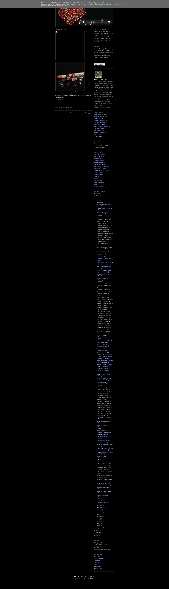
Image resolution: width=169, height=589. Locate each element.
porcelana (96, 176)
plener (95, 184)
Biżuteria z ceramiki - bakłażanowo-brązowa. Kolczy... (103, 458)
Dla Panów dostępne (99, 122)
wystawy (96, 178)
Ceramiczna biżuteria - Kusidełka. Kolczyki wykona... (103, 436)
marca (99, 523)
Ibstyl (95, 564)
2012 (97, 195)
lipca (98, 514)
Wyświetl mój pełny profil (102, 107)
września (99, 510)
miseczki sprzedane (99, 174)
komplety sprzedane (99, 162)
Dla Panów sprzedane (99, 164)
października (100, 507)
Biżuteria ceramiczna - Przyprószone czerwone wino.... (104, 426)
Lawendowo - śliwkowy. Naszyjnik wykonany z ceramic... (103, 370)
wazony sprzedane (99, 182)
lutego (99, 525)
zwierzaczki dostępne (99, 124)
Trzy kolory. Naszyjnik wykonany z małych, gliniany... (103, 384)
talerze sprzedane (98, 186)
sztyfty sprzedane (66, 107)
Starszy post (88, 113)
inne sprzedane (98, 180)
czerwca (99, 516)
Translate (106, 66)
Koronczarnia (97, 566)
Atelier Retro (97, 556)
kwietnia (99, 521)
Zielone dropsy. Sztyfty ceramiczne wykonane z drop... (104, 252)
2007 (97, 535)
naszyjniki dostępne (99, 116)
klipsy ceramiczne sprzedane (101, 166)
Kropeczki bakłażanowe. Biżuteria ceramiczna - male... (103, 497)
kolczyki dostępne (98, 118)
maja (98, 519)
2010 (97, 200)
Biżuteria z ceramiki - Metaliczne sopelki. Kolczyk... (102, 337)
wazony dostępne (98, 130)
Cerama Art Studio (99, 558)
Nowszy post (58, 113)
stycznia (99, 528)
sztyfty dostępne (98, 114)
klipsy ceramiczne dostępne (101, 126)
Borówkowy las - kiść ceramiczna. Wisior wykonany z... (102, 213)
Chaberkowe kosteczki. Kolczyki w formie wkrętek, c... (104, 471)
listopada (99, 505)
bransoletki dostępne (99, 120)
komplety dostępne (99, 132)
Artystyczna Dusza (101, 79)
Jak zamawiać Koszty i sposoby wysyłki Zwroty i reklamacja (102, 145)
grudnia (99, 202)
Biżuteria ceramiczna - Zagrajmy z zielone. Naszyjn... (102, 280)
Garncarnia (97, 560)
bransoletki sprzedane (99, 160)
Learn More (119, 4)
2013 (97, 193)
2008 (97, 533)
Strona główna (73, 113)
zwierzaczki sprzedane (100, 168)
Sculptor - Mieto (98, 568)
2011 (97, 198)
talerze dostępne (98, 128)
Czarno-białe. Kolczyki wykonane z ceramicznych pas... (104, 258)
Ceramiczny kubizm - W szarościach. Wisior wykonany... (103, 243)
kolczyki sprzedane (99, 156)
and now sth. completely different (102, 170)
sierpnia (99, 512)
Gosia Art (96, 562)
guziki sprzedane (98, 172)
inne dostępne (97, 134)
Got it (126, 4)
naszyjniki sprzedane (99, 154)
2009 (97, 530)
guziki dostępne (98, 136)
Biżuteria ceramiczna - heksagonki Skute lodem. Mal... (104, 417)
